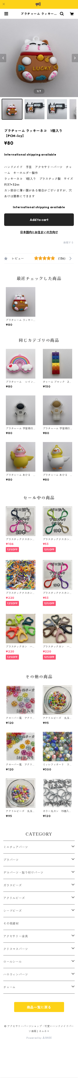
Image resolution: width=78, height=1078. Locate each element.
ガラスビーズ (12, 885)
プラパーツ (11, 860)
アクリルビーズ (14, 898)
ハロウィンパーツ (15, 974)
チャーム (9, 987)
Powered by (34, 1037)
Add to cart (39, 220)
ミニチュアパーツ (15, 847)
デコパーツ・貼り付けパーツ (23, 872)
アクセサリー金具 (15, 936)
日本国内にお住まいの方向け (39, 232)
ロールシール (12, 962)
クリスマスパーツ (15, 949)
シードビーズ (12, 911)
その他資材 (11, 923)
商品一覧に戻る (39, 1007)
